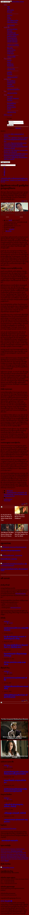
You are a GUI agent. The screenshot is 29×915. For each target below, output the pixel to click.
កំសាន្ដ (5, 95)
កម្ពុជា (8, 6)
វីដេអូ (5, 91)
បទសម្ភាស (9, 84)
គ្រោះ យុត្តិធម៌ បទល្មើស (12, 20)
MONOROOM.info (20, 593)
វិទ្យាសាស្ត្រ (9, 74)
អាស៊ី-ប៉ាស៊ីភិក (10, 10)
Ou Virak (19, 854)
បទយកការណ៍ (10, 86)
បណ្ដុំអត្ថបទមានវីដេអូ (12, 93)
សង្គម (8, 17)
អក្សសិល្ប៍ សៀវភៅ (11, 36)
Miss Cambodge (10, 857)
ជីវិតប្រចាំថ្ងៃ (10, 48)
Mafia (2, 857)
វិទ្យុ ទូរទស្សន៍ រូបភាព (12, 38)
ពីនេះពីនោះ (9, 100)
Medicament (9, 856)
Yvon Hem (15, 852)
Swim (5, 857)
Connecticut (21, 858)
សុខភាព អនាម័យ (11, 50)
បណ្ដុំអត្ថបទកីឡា (11, 69)
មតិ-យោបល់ (8, 231)
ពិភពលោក (9, 12)
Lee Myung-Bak (22, 852)
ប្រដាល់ (9, 62)
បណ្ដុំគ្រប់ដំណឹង (11, 25)
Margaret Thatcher (5, 849)
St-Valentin (9, 852)
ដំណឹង (5, 4)
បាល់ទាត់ (9, 60)
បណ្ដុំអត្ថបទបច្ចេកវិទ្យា (12, 77)
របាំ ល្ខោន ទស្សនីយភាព (13, 34)
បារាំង (8, 8)
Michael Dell (4, 858)
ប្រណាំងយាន (10, 64)
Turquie (18, 849)
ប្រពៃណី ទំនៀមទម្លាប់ (12, 41)
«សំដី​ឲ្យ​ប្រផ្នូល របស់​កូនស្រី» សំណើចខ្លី (15, 813)
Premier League (16, 851)
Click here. (18, 128)
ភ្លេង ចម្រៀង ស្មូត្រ (11, 32)
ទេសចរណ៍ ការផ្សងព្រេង (13, 98)
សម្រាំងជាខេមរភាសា (12, 492)
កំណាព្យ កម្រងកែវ (11, 107)
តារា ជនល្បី (10, 96)
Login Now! (10, 125)
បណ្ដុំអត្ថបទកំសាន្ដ (11, 112)
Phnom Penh (7, 500)
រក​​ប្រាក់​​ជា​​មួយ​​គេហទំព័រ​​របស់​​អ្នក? (9, 828)
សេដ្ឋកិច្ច (9, 18)
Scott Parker (14, 858)
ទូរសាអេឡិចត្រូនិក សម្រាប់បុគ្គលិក (10, 840)
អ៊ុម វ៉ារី (10, 220)
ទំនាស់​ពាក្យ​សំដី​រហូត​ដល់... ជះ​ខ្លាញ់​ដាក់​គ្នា (9, 559)
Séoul (2, 851)
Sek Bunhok (8, 851)
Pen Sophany (18, 857)
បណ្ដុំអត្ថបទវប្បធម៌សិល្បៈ (13, 45)
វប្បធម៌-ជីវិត (7, 27)
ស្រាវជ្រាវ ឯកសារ (11, 82)
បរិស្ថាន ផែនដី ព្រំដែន (12, 22)
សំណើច (9, 109)
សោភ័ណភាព (10, 51)
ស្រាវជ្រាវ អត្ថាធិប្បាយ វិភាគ (20, 494)
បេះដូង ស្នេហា (10, 53)
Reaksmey (22, 849)
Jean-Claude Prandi (11, 854)
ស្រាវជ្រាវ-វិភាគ (7, 79)
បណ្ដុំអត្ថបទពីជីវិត (11, 56)
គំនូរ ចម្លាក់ (9, 31)
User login (9, 115)
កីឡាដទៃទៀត (10, 65)
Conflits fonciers (8, 499)
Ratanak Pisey (16, 856)
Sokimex (9, 858)
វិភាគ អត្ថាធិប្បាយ (11, 81)
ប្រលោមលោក (10, 105)
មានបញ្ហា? (11, 229)
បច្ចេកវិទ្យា (9, 72)
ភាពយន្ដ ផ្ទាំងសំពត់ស (12, 40)
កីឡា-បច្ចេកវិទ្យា (7, 58)
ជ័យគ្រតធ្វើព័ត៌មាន (11, 103)
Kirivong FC (3, 854)
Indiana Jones (24, 857)
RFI (21, 856)
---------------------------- (12, 13)
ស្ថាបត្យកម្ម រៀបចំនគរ (12, 29)
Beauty (7, 860)
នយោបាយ (9, 15)
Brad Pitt (24, 856)
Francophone (4, 852)
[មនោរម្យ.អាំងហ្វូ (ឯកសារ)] (17, 1)
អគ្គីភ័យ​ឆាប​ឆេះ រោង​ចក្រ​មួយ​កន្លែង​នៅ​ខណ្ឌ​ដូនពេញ (11, 550)
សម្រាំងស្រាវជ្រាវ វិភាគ (9, 496)
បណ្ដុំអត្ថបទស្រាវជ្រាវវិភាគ (13, 89)
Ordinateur (13, 849)
